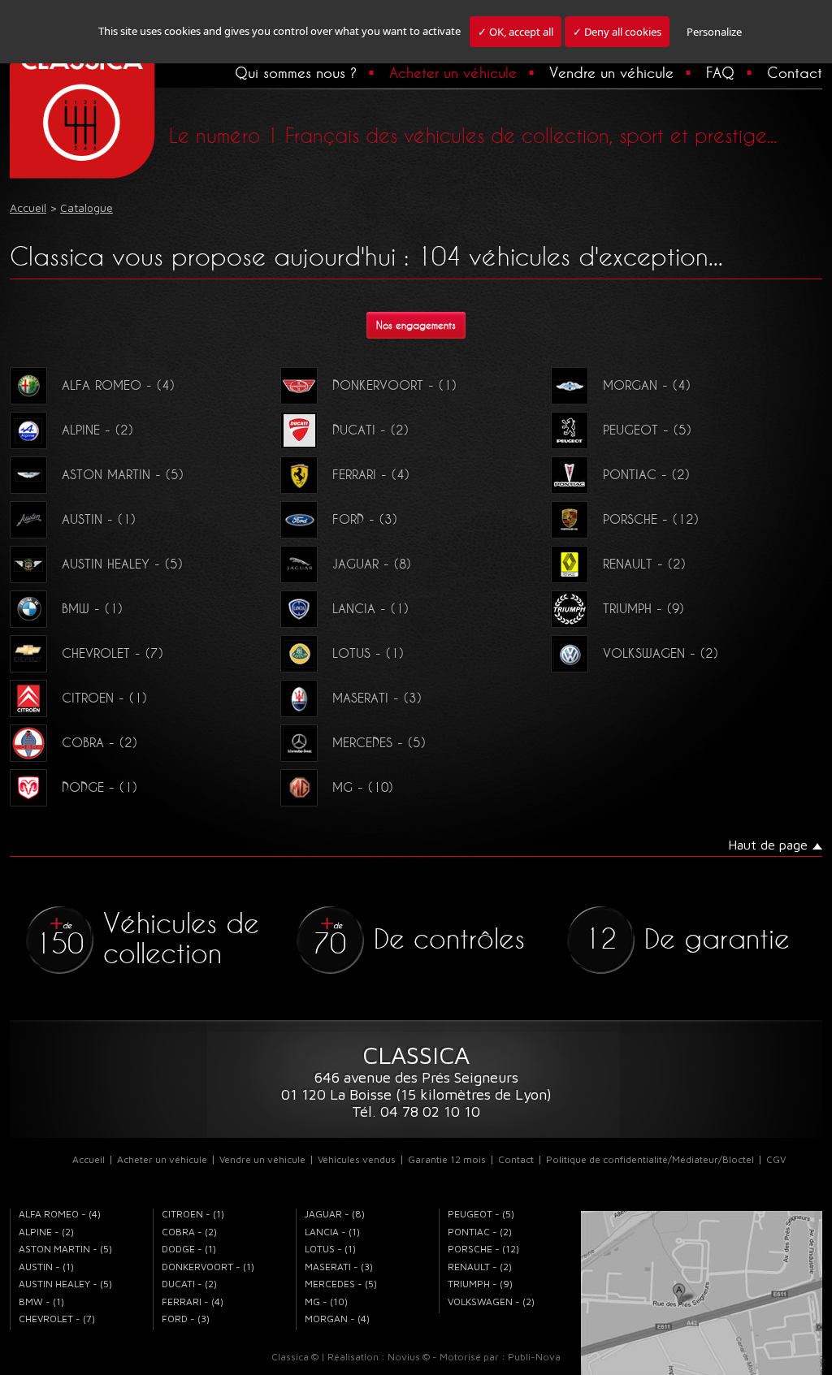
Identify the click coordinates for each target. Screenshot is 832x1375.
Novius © (409, 1357)
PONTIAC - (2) (646, 474)
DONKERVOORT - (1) (394, 385)
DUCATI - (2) (370, 429)
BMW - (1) (92, 608)
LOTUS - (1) (368, 653)
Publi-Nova (534, 1357)
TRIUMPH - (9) (643, 608)
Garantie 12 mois (447, 1159)
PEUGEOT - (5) (647, 429)
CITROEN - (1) (104, 697)
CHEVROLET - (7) (112, 653)
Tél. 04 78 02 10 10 (416, 1111)
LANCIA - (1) (370, 608)
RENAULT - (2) (644, 563)
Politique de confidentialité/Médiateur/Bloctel (650, 1159)
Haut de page (768, 844)
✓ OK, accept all (515, 31)
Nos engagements (416, 325)
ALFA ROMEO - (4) (118, 385)
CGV (776, 1159)
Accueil (88, 1159)
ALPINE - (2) (97, 429)
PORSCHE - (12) (651, 519)
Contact (794, 72)
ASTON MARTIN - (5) (123, 474)
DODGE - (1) (99, 787)
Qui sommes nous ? (296, 72)
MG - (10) (362, 787)
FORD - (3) (364, 519)
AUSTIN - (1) (99, 519)
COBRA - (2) (99, 742)
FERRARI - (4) (371, 474)
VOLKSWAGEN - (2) (660, 653)
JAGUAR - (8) (371, 563)
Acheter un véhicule (453, 72)
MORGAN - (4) (647, 385)
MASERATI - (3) (377, 697)
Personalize (714, 31)
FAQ (720, 72)
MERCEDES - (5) (379, 742)
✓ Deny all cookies (617, 31)
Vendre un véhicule (611, 72)
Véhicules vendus (357, 1159)
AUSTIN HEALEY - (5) (122, 563)
